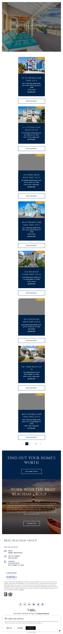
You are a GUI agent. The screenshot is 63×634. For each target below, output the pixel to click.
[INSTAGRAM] (24, 604)
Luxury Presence (43, 613)
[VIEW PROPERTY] (31, 99)
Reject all (9, 628)
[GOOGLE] (42, 604)
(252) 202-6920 (12, 558)
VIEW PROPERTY (31, 101)
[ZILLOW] (38, 604)
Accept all (31, 628)
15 (36, 443)
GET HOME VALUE (31, 471)
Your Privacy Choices (31, 632)
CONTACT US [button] (31, 523)
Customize (20, 628)
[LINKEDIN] (29, 604)
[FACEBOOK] (20, 604)
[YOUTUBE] (33, 604)
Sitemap (22, 589)
